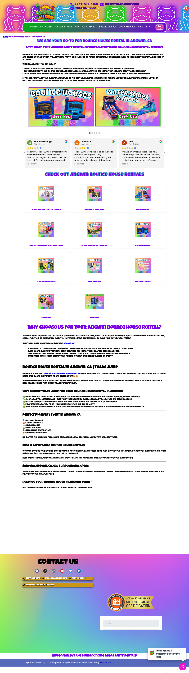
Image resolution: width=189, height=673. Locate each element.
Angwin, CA (69, 344)
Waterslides (58, 669)
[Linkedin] (79, 571)
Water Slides (88, 26)
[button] (90, 133)
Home (5, 37)
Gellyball (103, 669)
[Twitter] (70, 571)
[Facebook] (37, 571)
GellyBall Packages (55, 26)
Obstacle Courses (107, 26)
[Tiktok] (54, 571)
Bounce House (33, 669)
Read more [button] (32, 164)
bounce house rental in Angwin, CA (61, 374)
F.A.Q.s (130, 669)
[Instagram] (45, 571)
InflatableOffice (105, 663)
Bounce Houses (127, 26)
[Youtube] (62, 571)
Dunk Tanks (73, 26)
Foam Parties (36, 26)
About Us (142, 26)
